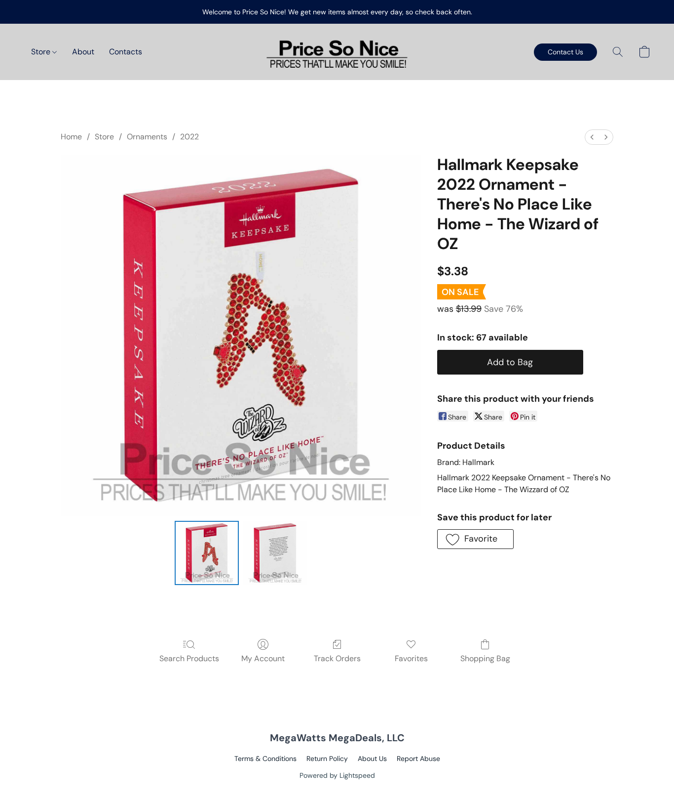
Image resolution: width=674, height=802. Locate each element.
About (83, 51)
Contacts (125, 51)
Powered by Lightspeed (337, 775)
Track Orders (337, 658)
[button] (337, 52)
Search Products (189, 658)
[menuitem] (592, 137)
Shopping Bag (485, 658)
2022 (189, 136)
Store (41, 51)
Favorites (411, 658)
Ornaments (147, 136)
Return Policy (327, 758)
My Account (263, 658)
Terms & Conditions (265, 758)
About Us (372, 758)
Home (71, 136)
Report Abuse (418, 758)
